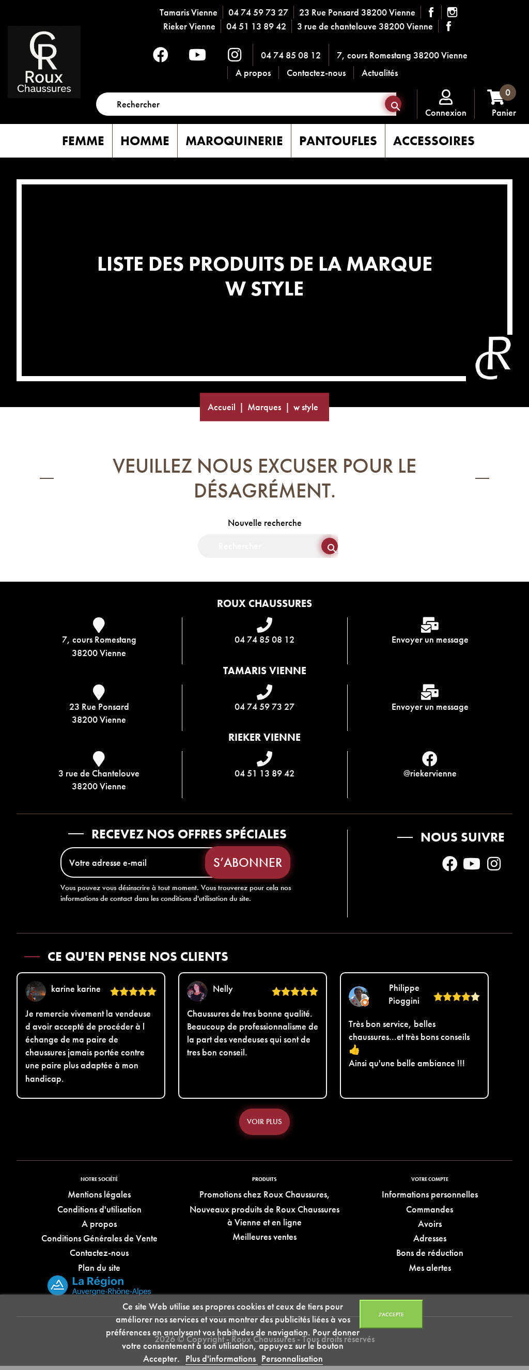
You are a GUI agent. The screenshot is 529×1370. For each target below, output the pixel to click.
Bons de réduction (429, 1252)
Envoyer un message (430, 639)
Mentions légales (99, 1194)
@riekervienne (430, 773)
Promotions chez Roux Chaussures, (264, 1194)
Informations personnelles (430, 1194)
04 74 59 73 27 (258, 12)
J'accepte (391, 1314)
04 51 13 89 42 (256, 26)
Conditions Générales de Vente (99, 1238)
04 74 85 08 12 (291, 55)
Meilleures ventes (264, 1236)
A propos (253, 73)
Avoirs (430, 1223)
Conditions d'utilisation (99, 1209)
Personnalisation (292, 1358)
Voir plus (264, 1121)
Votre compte (429, 1179)
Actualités (380, 73)
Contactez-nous (316, 73)
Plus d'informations (221, 1358)
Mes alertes (430, 1267)
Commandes (429, 1209)
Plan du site (99, 1267)
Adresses (429, 1238)
